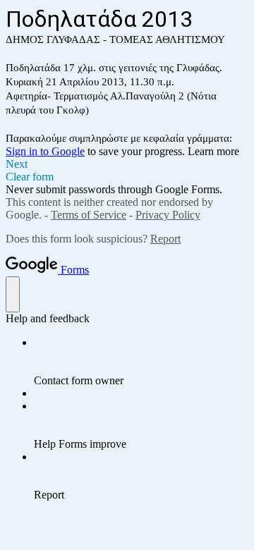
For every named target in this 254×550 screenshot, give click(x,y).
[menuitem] (141, 361)
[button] (127, 164)
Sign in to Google (45, 151)
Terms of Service (88, 215)
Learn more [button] (213, 151)
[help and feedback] (13, 294)
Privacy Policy (167, 215)
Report (165, 239)
